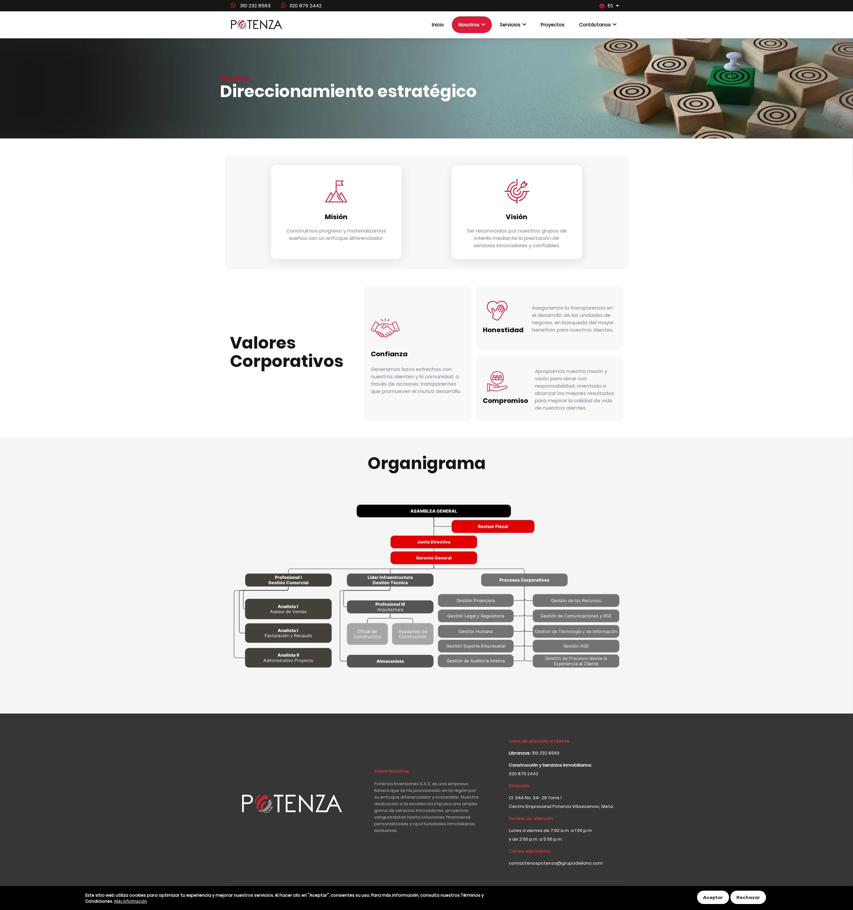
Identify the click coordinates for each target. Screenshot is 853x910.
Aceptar (713, 897)
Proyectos (552, 24)
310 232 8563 (255, 5)
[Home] (256, 24)
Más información (130, 902)
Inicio (438, 24)
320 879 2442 (305, 5)
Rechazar (748, 897)
